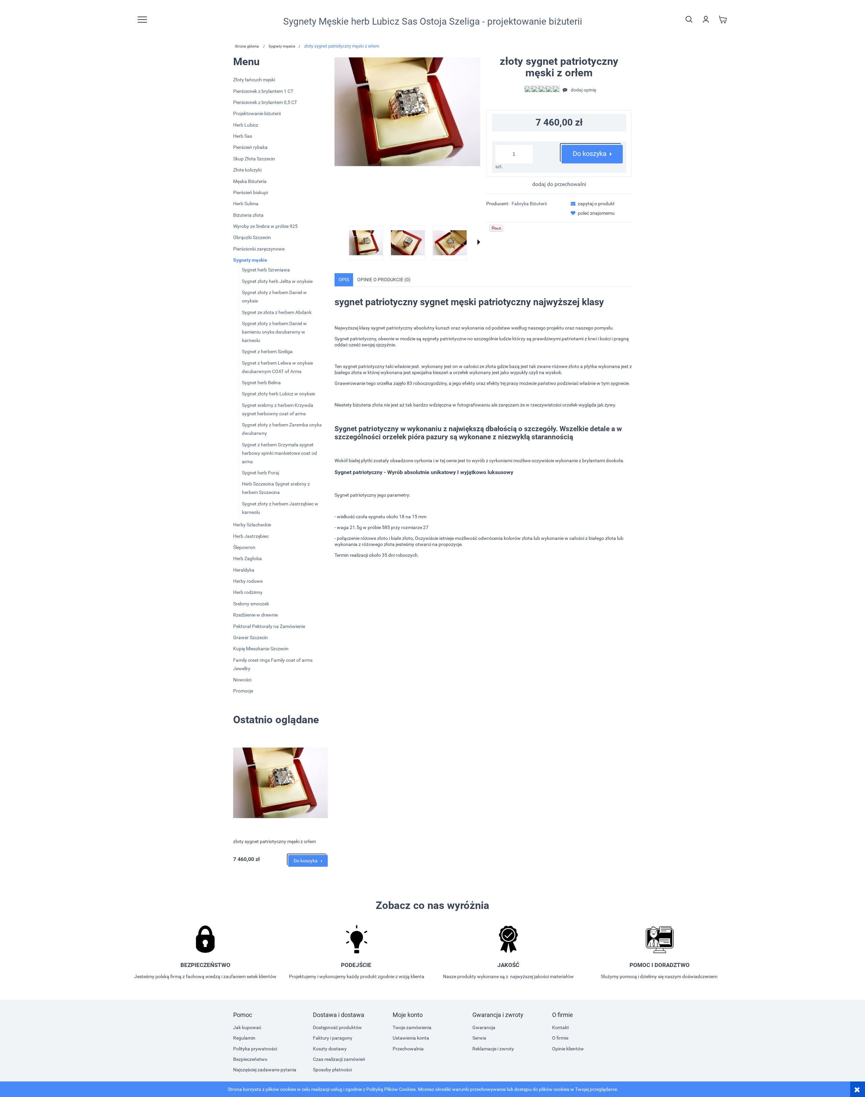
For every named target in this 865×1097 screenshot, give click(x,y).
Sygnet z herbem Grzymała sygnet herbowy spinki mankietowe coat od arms (279, 453)
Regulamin (244, 1038)
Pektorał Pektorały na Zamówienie (269, 626)
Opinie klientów (568, 1048)
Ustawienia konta (411, 1038)
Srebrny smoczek (251, 603)
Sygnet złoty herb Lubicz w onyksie (278, 393)
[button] (478, 242)
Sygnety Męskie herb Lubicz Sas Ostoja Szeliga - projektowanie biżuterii (432, 22)
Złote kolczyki (247, 170)
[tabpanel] (483, 432)
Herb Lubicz (245, 125)
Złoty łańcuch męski (254, 79)
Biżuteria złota (248, 215)
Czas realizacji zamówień (339, 1059)
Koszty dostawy (330, 1048)
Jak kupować (247, 1027)
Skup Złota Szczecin (254, 158)
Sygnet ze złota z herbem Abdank (277, 312)
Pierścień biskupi (250, 192)
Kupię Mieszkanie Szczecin (261, 648)
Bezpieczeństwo (250, 1059)
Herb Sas (242, 136)
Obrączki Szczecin (252, 237)
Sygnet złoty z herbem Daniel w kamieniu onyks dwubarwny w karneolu (274, 332)
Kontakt (560, 1027)
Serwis (479, 1038)
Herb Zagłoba (247, 558)
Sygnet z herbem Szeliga (267, 351)
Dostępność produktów (337, 1027)
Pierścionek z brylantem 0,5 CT (265, 102)
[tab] (344, 279)
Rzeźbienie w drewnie (255, 615)
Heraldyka (243, 570)
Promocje (243, 691)
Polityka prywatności (255, 1048)
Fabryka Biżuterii (529, 203)
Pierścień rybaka (250, 147)
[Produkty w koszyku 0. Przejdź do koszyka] (722, 19)
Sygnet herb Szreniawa (266, 269)
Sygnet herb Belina (261, 382)
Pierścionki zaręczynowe (259, 249)
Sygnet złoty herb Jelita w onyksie (277, 281)
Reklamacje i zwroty (493, 1048)
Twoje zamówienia (412, 1027)
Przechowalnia (408, 1048)
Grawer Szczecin (250, 637)
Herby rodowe (248, 581)
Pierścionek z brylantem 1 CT (263, 91)
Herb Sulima (245, 203)
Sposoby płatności (332, 1069)
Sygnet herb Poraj (260, 472)
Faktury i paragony (332, 1038)
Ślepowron (244, 547)
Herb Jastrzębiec (251, 536)
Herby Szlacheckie (252, 524)
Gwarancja (483, 1027)
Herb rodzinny (248, 592)
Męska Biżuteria (250, 181)
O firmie (560, 1038)
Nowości (242, 679)
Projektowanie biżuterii (257, 113)
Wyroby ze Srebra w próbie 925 (265, 226)
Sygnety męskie (250, 260)
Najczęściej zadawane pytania (264, 1069)
